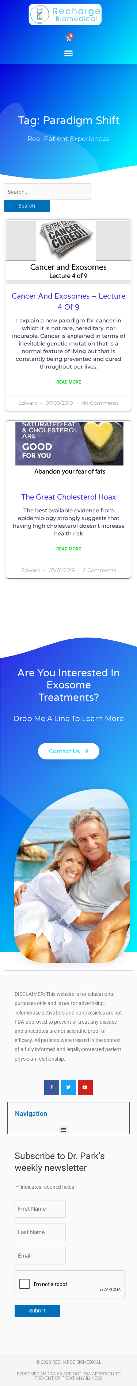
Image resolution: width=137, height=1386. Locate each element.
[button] (69, 53)
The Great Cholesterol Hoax (68, 497)
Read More (68, 382)
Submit (37, 1311)
